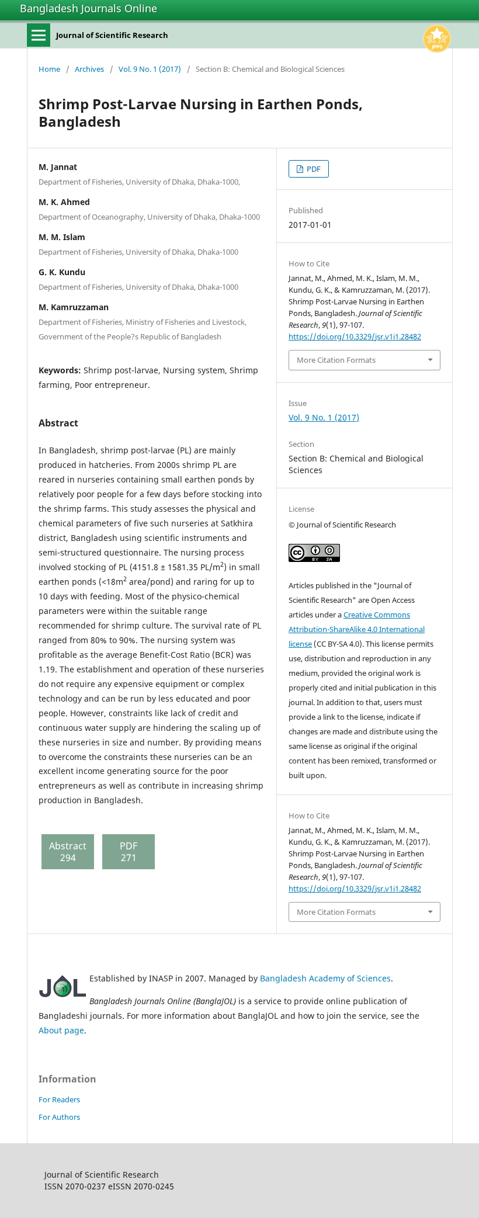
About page (61, 1030)
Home (49, 69)
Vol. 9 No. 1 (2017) (150, 69)
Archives (89, 69)
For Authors (59, 1117)
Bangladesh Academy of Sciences (325, 978)
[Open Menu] (38, 35)
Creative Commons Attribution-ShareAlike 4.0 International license (357, 629)
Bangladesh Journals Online (88, 8)
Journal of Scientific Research (112, 35)
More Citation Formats (336, 360)
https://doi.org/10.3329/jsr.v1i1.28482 (355, 336)
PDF (313, 169)
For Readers (59, 1099)
